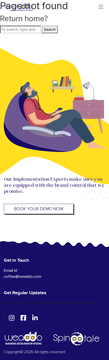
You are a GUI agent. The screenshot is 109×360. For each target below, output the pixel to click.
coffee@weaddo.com (22, 276)
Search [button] (50, 29)
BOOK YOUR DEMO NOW (38, 209)
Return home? (24, 19)
